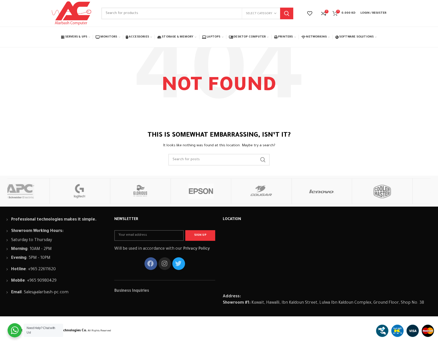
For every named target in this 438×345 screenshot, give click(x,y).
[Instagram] (164, 263)
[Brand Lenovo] (281, 191)
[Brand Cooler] (341, 191)
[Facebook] (150, 263)
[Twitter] (178, 263)
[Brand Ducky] (402, 191)
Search (286, 13)
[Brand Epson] (160, 191)
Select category (259, 13)
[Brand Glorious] (99, 191)
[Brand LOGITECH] (39, 191)
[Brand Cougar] (220, 191)
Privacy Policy (196, 249)
